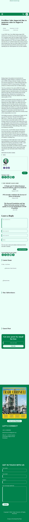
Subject (4, 479)
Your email (4, 474)
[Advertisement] (14, 7)
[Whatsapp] (3, 177)
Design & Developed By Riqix (14, 518)
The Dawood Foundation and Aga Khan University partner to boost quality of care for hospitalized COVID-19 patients (14, 206)
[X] (5, 177)
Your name (5, 468)
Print (24, 172)
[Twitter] (27, 14)
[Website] (9, 168)
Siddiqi (4, 28)
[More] (13, 177)
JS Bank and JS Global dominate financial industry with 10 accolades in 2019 (14, 187)
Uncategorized (6, 30)
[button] (2, 14)
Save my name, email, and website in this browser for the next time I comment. (13, 245)
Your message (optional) (8, 485)
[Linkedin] (8, 177)
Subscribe (13, 346)
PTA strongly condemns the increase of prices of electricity (14, 195)
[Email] (7, 168)
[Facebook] (11, 177)
